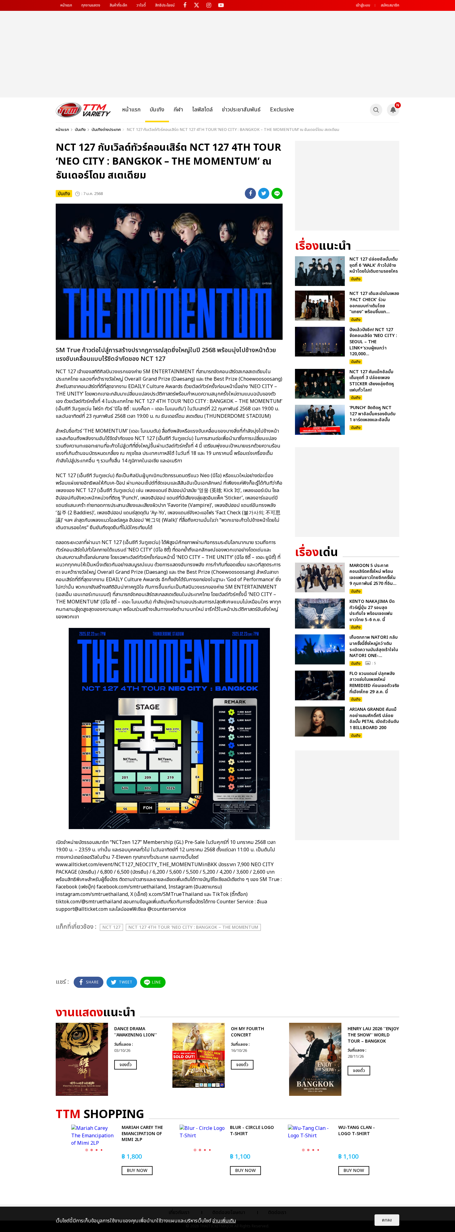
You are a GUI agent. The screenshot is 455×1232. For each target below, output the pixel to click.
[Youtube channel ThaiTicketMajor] (220, 5)
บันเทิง (157, 110)
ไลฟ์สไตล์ (202, 110)
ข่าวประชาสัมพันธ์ (241, 110)
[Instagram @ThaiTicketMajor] (208, 5)
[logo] (83, 109)
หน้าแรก (66, 5)
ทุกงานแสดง (90, 5)
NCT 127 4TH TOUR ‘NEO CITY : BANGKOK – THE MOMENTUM (193, 927)
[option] (111, 1059)
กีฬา (178, 110)
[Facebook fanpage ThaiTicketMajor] (184, 5)
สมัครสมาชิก (390, 5)
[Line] (277, 193)
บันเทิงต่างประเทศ (106, 129)
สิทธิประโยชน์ (165, 5)
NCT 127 (111, 927)
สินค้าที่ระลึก (118, 5)
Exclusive (282, 110)
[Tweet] (263, 193)
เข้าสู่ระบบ (363, 5)
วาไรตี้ (141, 5)
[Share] (250, 193)
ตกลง (387, 1220)
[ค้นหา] (376, 110)
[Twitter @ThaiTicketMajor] (196, 5)
